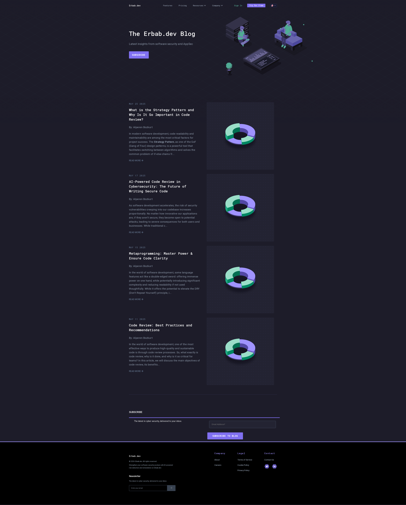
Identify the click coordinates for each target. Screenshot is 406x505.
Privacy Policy (243, 470)
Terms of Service (244, 460)
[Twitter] (266, 466)
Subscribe (138, 54)
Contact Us (269, 460)
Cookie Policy (243, 465)
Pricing (183, 5)
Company (216, 5)
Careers (217, 465)
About (217, 460)
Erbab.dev (135, 5)
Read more (135, 160)
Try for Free (256, 5)
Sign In (238, 5)
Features (167, 5)
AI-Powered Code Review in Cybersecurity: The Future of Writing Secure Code (157, 186)
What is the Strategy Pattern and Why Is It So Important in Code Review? (161, 114)
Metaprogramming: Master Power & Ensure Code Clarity (161, 255)
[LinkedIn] (274, 466)
